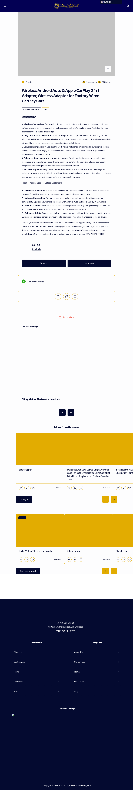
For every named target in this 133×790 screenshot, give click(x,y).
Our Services (19, 662)
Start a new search (28, 571)
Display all (24, 499)
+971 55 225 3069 (65, 623)
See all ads (36, 249)
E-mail (91, 263)
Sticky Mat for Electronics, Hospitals (40, 399)
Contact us (19, 682)
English (107, 2)
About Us (18, 652)
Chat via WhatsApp (36, 281)
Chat (45, 263)
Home (16, 672)
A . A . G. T (36, 245)
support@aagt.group (65, 630)
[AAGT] (66, 6)
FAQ (16, 691)
